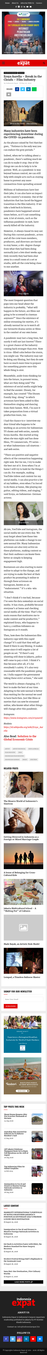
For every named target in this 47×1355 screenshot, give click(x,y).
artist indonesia (19, 749)
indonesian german (12, 759)
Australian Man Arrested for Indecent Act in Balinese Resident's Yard (15, 1134)
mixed (25, 759)
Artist (7, 749)
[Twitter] (13, 1339)
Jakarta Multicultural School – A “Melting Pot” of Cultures (20, 909)
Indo (20, 752)
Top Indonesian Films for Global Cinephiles (14, 1168)
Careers (39, 3)
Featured (21, 73)
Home (7, 3)
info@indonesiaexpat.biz (28, 1327)
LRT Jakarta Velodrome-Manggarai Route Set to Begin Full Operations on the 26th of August (16, 1152)
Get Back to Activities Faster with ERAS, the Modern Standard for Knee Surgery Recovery (23, 1246)
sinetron (33, 759)
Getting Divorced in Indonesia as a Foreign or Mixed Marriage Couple (21, 838)
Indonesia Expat (12, 83)
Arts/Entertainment (10, 73)
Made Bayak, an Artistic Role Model (21, 944)
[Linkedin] (26, 1339)
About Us (15, 3)
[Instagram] (19, 1339)
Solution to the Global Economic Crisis (20, 738)
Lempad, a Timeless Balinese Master (22, 977)
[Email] (40, 1339)
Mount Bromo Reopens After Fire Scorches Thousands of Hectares (15, 1116)
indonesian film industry (14, 756)
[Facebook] (6, 1339)
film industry (10, 752)
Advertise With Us (27, 3)
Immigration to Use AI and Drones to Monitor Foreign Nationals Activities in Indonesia (15, 1187)
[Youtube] (33, 1339)
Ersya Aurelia (33, 749)
